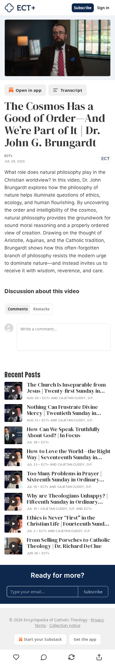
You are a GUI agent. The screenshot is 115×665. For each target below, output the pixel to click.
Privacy (97, 619)
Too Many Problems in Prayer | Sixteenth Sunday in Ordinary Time (64, 477)
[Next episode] (18, 74)
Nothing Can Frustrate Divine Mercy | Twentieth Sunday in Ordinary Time (62, 410)
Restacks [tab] (41, 309)
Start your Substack (43, 639)
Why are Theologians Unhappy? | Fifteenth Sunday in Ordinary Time (67, 499)
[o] (13, 390)
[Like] (16, 657)
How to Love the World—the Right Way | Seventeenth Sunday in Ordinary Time (69, 454)
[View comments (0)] (44, 657)
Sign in (103, 7)
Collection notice (64, 625)
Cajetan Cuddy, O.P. (76, 398)
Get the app (85, 639)
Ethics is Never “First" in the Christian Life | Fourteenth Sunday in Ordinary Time (68, 521)
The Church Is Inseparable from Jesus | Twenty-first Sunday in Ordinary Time (66, 388)
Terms (40, 625)
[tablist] (28, 309)
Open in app (29, 90)
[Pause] (6, 74)
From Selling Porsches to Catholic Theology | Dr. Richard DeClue (68, 543)
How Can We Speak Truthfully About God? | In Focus (63, 432)
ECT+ (8, 156)
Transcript (71, 90)
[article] (57, 391)
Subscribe (83, 7)
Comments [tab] (18, 309)
